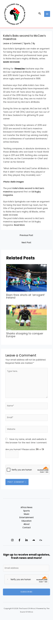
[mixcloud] (40, 540)
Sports (27, 43)
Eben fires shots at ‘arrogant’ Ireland (25, 296)
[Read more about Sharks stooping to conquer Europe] (26, 317)
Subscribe (27, 592)
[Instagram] (12, 540)
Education (27, 521)
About (27, 524)
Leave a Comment (12, 43)
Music (26, 514)
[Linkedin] (26, 540)
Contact (26, 527)
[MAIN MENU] (47, 14)
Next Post (26, 242)
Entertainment (26, 517)
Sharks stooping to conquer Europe (24, 335)
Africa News (26, 507)
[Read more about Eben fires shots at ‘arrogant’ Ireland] (26, 277)
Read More (19, 225)
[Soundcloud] (33, 540)
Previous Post (26, 235)
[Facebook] (19, 540)
